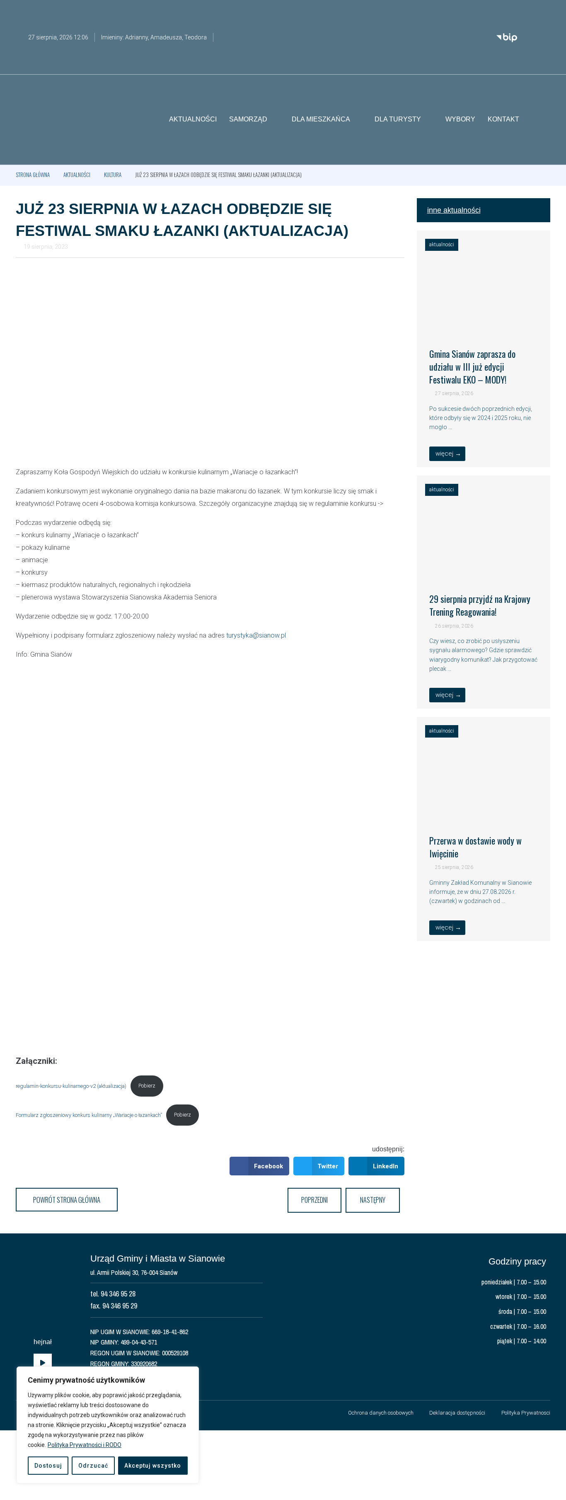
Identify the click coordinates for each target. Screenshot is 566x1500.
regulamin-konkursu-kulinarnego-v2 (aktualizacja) (71, 1086)
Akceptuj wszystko (152, 1465)
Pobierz (146, 1086)
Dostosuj (48, 1465)
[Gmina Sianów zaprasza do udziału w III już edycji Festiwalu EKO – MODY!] (484, 324)
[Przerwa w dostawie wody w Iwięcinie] (484, 810)
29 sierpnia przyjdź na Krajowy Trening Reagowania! (479, 605)
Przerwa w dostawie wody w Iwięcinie (475, 847)
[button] (544, 120)
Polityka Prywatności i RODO (84, 1445)
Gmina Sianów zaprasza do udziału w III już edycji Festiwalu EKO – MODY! (472, 366)
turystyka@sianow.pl (256, 635)
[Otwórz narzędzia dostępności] (544, 11)
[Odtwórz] (43, 1363)
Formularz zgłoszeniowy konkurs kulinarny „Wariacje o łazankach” (89, 1115)
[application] (43, 1363)
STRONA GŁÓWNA (33, 174)
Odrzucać (93, 1465)
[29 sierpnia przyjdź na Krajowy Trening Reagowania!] (484, 569)
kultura (112, 174)
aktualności (76, 174)
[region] (108, 1425)
